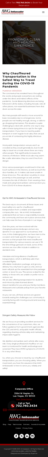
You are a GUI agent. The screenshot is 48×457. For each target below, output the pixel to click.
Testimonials (17, 424)
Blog (4, 424)
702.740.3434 (23, 2)
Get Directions (24, 399)
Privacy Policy (28, 428)
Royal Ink (34, 453)
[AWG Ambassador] (12, 11)
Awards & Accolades (38, 424)
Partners (26, 424)
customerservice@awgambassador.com (26, 410)
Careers (18, 428)
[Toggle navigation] (43, 12)
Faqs (9, 424)
